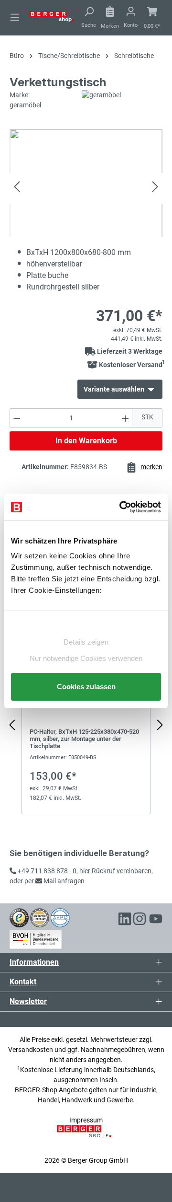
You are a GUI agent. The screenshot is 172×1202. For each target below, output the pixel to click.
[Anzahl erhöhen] (125, 418)
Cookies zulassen (86, 686)
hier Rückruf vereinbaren (115, 871)
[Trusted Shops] (19, 917)
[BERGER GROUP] (85, 1136)
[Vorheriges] (17, 188)
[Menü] (14, 17)
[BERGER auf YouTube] (155, 920)
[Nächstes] (155, 188)
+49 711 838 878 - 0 (46, 871)
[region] (86, 725)
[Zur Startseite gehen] (52, 16)
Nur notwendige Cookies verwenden (86, 658)
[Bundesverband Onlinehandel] (36, 937)
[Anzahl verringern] (17, 418)
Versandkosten (30, 1049)
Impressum (86, 1120)
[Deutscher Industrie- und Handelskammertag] (60, 917)
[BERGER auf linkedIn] (124, 920)
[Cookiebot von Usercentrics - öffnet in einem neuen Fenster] (121, 507)
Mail (49, 881)
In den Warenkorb (86, 440)
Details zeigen (86, 642)
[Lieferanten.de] (39, 917)
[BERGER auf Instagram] (139, 920)
